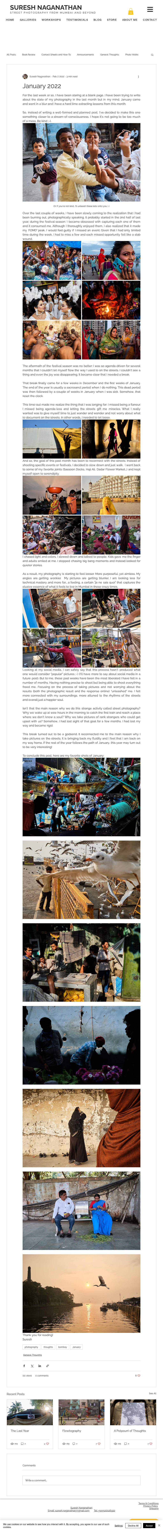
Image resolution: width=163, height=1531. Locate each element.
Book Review (28, 54)
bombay (62, 1347)
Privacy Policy (150, 1506)
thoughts (48, 1347)
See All (152, 1393)
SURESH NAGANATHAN (46, 7)
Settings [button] (119, 1525)
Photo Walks (131, 54)
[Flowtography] (82, 1412)
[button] (131, 11)
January (76, 1347)
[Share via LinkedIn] (39, 1365)
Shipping (154, 1508)
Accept (149, 1525)
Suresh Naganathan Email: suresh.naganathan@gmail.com (70, 1509)
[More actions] (138, 76)
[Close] (159, 1525)
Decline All (133, 1525)
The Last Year (20, 1430)
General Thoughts (109, 54)
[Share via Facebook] (24, 1365)
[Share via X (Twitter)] (31, 1365)
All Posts (11, 54)
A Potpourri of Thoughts (130, 1430)
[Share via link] (47, 1365)
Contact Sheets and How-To (56, 54)
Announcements (85, 54)
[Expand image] (52, 260)
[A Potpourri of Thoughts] (133, 1412)
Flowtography (71, 1430)
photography (31, 1347)
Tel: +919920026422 (104, 1510)
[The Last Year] (30, 1412)
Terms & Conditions (148, 1503)
